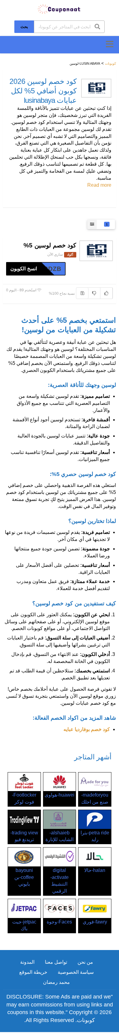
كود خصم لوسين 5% (49, 245)
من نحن (85, 962)
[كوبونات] (59, 8)
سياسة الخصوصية (76, 972)
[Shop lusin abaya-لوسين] (96, 88)
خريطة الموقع (33, 972)
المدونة (27, 962)
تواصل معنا (56, 962)
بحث (24, 26)
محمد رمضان (56, 982)
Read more (99, 185)
